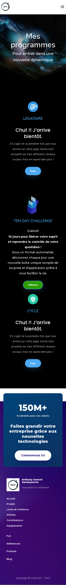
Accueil (11, 498)
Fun (9, 535)
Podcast (11, 551)
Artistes (11, 514)
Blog (9, 559)
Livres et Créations (18, 509)
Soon (33, 171)
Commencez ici (33, 455)
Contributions (15, 520)
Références (13, 543)
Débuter (33, 284)
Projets (11, 504)
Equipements (14, 525)
